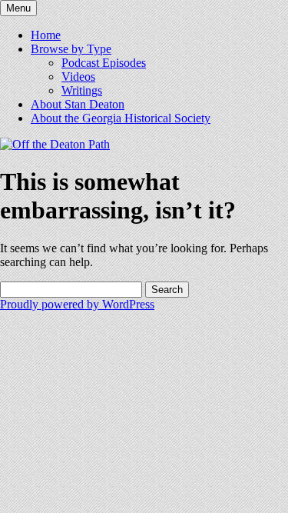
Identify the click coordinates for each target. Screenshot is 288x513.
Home (46, 35)
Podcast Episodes (103, 62)
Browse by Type (71, 48)
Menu (18, 8)
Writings (81, 90)
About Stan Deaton (77, 104)
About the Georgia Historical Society (120, 118)
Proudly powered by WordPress (77, 304)
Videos (78, 76)
